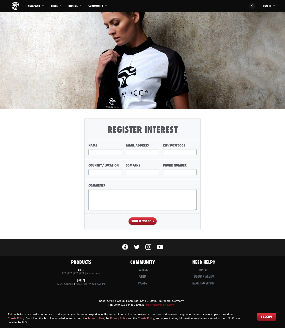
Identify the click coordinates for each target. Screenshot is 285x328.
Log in (267, 6)
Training (142, 269)
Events (142, 276)
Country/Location (103, 165)
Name (92, 145)
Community (95, 6)
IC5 (70, 273)
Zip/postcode (174, 145)
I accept (266, 316)
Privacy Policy (118, 318)
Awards (142, 283)
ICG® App (81, 283)
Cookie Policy (16, 318)
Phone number (175, 165)
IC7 (82, 273)
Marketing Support (203, 283)
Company (34, 6)
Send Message (141, 221)
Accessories (93, 273)
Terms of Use (96, 318)
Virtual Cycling (97, 283)
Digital (73, 6)
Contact (204, 269)
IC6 (76, 273)
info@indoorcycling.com (159, 304)
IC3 (64, 273)
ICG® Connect (65, 283)
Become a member (203, 276)
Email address (137, 145)
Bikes (54, 6)
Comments (96, 185)
